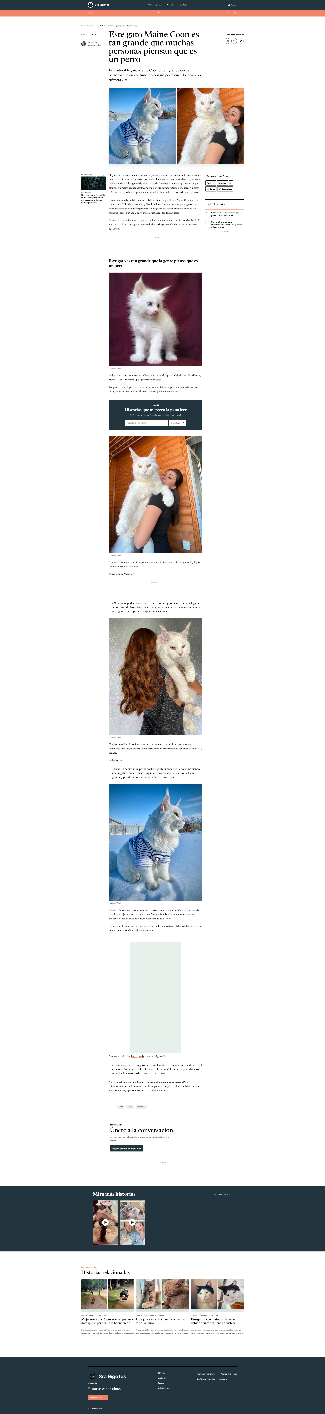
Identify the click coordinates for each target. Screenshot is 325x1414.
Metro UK (129, 574)
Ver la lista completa (222, 1194)
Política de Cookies (229, 1374)
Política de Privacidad (206, 1379)
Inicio (83, 26)
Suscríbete (177, 423)
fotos (130, 1107)
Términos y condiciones (207, 1374)
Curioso (161, 13)
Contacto (184, 5)
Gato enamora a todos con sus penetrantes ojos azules (225, 214)
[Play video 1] (105, 1222)
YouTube (170, 5)
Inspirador (92, 13)
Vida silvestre (232, 13)
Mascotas (141, 1107)
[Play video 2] (132, 1222)
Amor (120, 1107)
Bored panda (137, 1056)
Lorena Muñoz (94, 45)
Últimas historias (155, 5)
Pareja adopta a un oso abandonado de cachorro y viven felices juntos (226, 224)
